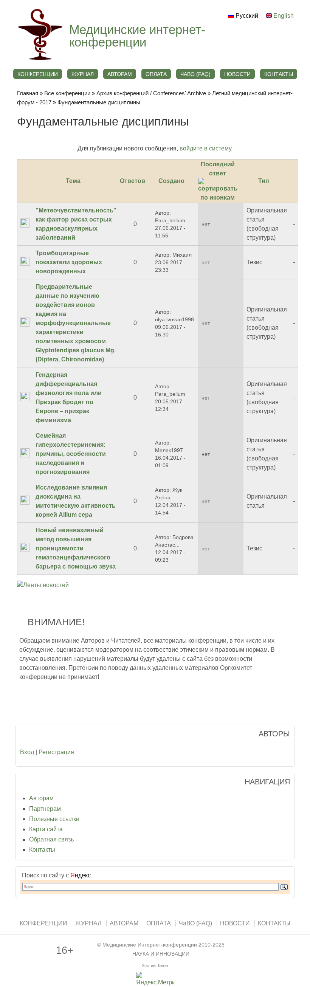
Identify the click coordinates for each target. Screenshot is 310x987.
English (283, 15)
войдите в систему (205, 148)
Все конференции (67, 93)
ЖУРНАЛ (82, 74)
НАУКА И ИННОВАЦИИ (160, 954)
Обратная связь (51, 839)
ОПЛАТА (156, 74)
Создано (171, 181)
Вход (27, 752)
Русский (246, 15)
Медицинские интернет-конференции (137, 36)
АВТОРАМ (119, 74)
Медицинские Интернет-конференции (149, 945)
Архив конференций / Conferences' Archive (151, 93)
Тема (73, 181)
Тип (263, 181)
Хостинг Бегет (155, 965)
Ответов (132, 181)
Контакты (42, 849)
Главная (27, 93)
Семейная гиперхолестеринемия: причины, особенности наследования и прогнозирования (71, 453)
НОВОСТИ (237, 74)
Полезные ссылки (54, 819)
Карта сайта (46, 829)
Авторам (41, 798)
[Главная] (39, 60)
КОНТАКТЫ (278, 74)
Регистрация (56, 752)
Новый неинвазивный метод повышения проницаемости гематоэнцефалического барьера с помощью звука (76, 548)
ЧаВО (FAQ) (195, 74)
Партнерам (45, 809)
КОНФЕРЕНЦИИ (37, 74)
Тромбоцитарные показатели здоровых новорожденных (69, 262)
